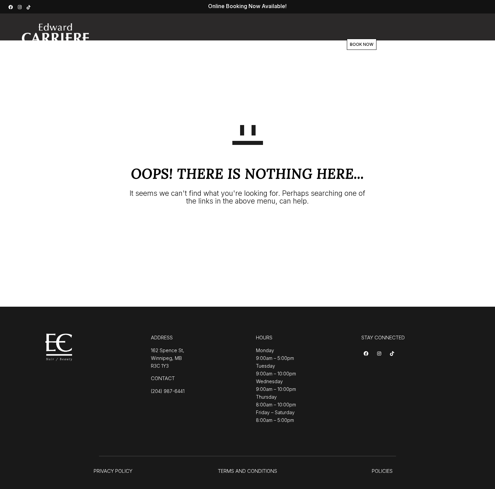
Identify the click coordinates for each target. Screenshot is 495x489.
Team (250, 44)
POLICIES (382, 471)
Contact (307, 44)
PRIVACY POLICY (113, 471)
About (221, 44)
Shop (277, 44)
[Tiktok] (393, 354)
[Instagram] (20, 6)
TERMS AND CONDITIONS (247, 471)
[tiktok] (29, 6)
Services (189, 44)
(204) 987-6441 (168, 391)
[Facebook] (11, 6)
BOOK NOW (361, 44)
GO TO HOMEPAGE (248, 225)
